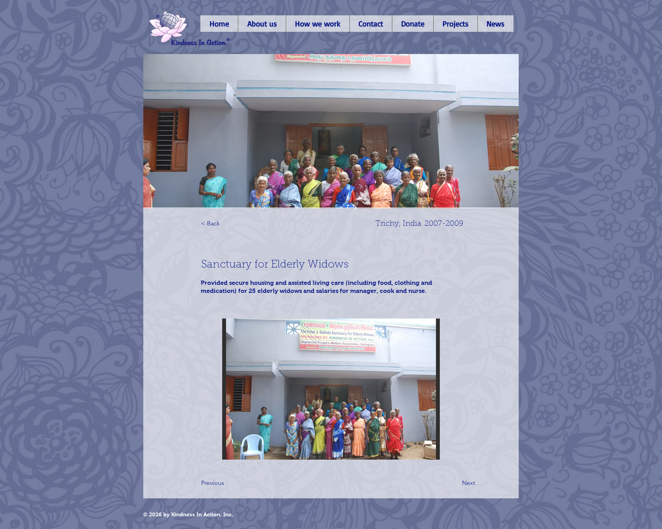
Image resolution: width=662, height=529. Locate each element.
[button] (331, 389)
